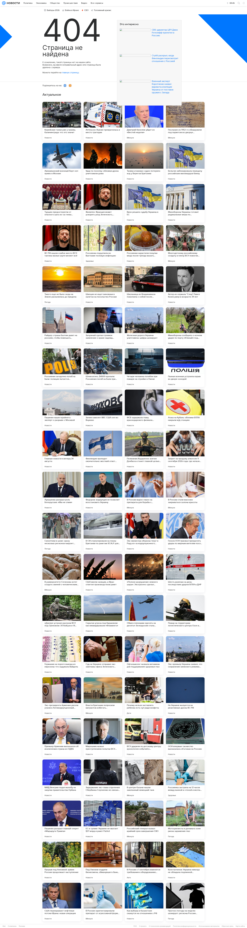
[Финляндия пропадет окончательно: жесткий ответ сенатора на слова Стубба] (103, 450)
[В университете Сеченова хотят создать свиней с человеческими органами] (61, 573)
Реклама (22, 926)
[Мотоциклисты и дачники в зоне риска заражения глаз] (185, 820)
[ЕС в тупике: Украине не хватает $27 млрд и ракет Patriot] (103, 820)
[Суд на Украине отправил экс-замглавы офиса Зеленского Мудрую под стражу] (103, 655)
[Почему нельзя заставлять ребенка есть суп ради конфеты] (144, 696)
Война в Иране (72, 10)
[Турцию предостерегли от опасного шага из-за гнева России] (61, 203)
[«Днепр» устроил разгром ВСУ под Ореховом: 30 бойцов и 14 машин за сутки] (61, 614)
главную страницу (70, 72)
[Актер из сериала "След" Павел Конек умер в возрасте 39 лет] (185, 285)
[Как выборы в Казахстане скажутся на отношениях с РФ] (144, 902)
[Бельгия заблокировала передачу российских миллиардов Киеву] (185, 162)
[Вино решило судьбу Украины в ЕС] (144, 203)
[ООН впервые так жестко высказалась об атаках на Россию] (185, 737)
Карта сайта (240, 926)
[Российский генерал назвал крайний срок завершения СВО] (144, 820)
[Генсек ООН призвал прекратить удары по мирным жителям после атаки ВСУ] (185, 532)
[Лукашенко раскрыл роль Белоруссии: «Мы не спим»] (61, 491)
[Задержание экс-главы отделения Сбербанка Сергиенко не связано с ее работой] (103, 778)
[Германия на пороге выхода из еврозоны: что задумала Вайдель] (61, 655)
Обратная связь (227, 926)
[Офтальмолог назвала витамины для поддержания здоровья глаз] (144, 655)
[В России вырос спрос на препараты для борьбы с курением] (144, 491)
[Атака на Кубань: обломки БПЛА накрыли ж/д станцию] (185, 409)
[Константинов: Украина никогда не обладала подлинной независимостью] (185, 861)
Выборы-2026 (53, 10)
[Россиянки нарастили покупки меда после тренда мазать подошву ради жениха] (144, 244)
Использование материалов (209, 926)
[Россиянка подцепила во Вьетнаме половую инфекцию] (103, 244)
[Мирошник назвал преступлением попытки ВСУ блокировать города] (103, 737)
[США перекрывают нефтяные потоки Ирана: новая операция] (61, 902)
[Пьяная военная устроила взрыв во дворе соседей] (185, 367)
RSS (135, 926)
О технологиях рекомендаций (160, 926)
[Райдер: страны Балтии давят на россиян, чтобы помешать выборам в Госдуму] (61, 326)
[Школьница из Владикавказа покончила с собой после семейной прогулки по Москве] (144, 285)
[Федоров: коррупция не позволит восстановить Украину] (103, 491)
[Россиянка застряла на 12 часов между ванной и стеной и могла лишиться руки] (185, 778)
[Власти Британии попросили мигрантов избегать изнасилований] (103, 696)
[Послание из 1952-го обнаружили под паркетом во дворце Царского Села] (185, 121)
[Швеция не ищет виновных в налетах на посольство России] (103, 285)
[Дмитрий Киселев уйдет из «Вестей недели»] (144, 121)
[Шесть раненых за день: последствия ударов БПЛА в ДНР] (185, 573)
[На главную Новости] (13, 3)
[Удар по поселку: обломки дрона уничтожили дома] (103, 162)
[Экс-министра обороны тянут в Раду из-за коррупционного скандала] (144, 532)
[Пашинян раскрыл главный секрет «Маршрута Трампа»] (61, 820)
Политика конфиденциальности (184, 926)
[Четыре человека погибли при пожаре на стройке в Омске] (144, 367)
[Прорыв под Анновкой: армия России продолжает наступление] (61, 861)
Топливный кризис (102, 10)
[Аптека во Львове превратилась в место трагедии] (103, 121)
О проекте (143, 926)
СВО (86, 10)
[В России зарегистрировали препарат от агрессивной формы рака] (103, 902)
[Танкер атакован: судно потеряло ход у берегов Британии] (144, 162)
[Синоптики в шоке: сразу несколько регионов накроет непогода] (61, 532)
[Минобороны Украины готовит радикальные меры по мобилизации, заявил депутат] (185, 203)
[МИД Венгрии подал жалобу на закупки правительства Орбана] (61, 778)
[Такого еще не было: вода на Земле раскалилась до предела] (61, 285)
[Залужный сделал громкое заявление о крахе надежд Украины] (103, 326)
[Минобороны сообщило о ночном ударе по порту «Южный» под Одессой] (185, 326)
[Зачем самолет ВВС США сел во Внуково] (103, 409)
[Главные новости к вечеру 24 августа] (61, 450)
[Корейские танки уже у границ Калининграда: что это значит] (61, 121)
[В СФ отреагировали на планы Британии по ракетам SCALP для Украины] (103, 532)
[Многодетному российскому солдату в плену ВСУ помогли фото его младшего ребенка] (185, 244)
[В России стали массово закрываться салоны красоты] (185, 491)
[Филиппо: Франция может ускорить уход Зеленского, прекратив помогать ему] (103, 203)
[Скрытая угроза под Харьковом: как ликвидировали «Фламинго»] (103, 614)
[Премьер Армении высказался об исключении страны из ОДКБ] (61, 737)
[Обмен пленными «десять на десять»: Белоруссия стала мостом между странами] (144, 614)
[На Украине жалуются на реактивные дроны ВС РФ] (185, 696)
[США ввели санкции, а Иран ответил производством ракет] (103, 573)
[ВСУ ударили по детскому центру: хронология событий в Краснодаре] (144, 737)
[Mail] (4, 3)
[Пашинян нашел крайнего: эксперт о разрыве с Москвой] (61, 409)
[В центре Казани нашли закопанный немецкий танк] (144, 778)
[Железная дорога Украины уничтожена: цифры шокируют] (144, 326)
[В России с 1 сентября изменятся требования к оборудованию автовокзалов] (144, 861)
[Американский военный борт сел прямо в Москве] (61, 162)
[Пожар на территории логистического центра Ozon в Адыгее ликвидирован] (185, 614)
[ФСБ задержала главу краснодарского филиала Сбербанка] (144, 409)
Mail (4, 926)
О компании (12, 926)
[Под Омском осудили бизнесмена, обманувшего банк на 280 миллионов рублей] (103, 861)
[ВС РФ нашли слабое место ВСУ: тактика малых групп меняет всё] (61, 244)
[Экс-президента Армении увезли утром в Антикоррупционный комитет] (61, 696)
